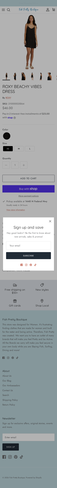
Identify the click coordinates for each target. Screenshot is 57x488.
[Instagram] (26, 265)
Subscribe (28, 255)
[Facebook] (22, 265)
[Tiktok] (35, 265)
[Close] (50, 221)
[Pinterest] (31, 265)
